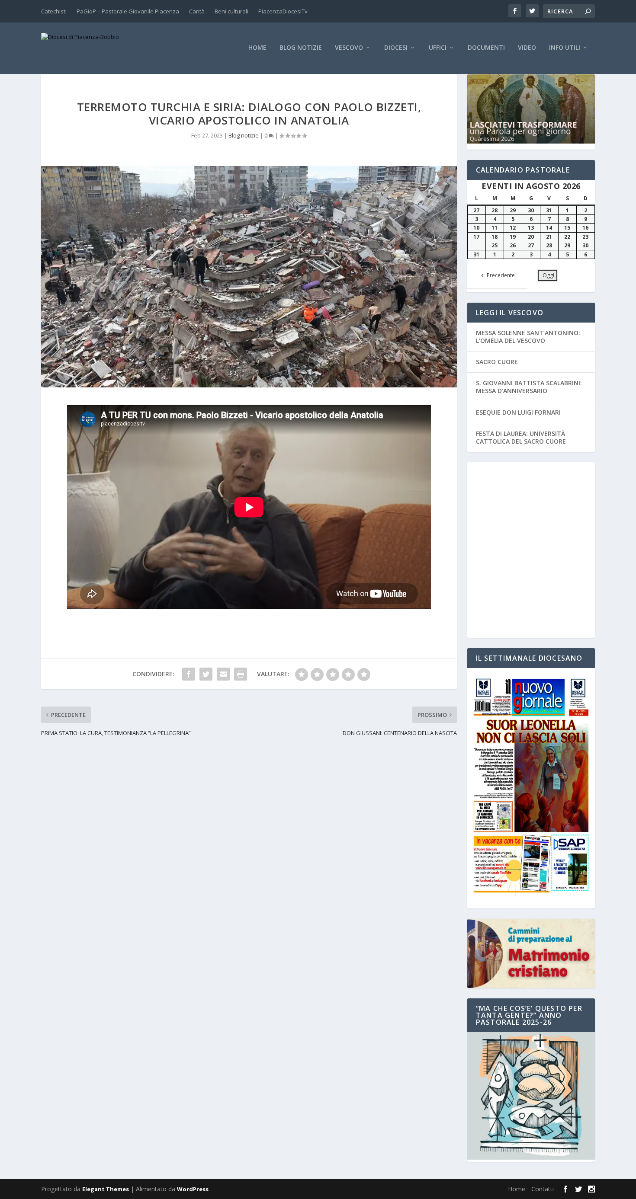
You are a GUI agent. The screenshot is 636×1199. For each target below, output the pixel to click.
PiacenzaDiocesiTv (283, 11)
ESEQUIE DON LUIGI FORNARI (518, 412)
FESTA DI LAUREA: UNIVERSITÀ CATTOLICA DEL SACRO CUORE (521, 437)
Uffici (437, 47)
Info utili (564, 47)
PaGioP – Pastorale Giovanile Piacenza (128, 11)
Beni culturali (231, 11)
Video (527, 47)
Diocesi (396, 47)
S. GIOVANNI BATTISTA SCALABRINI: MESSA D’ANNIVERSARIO (529, 387)
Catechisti (54, 11)
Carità (197, 11)
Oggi (548, 275)
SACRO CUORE (497, 362)
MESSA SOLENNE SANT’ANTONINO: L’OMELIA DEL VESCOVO (528, 337)
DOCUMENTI (486, 47)
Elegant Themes (105, 1189)
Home (257, 47)
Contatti (542, 1189)
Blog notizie (300, 47)
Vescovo (349, 47)
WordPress (193, 1189)
